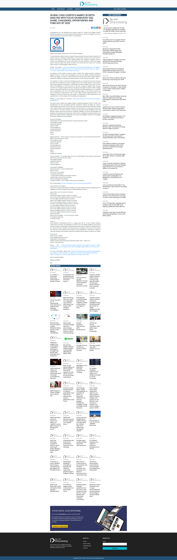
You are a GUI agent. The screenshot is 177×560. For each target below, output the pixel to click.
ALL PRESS (70, 9)
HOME (53, 9)
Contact (85, 548)
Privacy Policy (86, 543)
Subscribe (114, 548)
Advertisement (87, 546)
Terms (84, 541)
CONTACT (77, 9)
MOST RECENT (61, 9)
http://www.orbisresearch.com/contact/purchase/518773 (76, 183)
